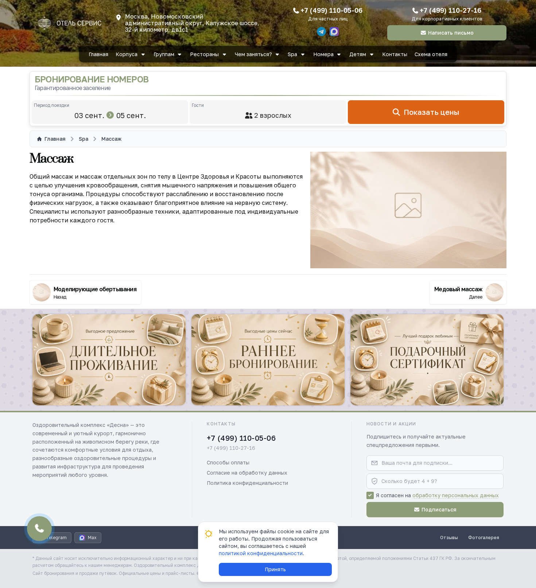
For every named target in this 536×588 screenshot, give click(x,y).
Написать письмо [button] (451, 33)
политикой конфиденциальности (261, 553)
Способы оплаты (228, 462)
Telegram (56, 537)
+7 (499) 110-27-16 (450, 10)
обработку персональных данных (455, 495)
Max (92, 537)
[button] (109, 359)
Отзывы (449, 537)
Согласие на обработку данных (247, 473)
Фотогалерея (483, 537)
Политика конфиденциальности (247, 483)
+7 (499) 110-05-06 (331, 10)
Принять (275, 569)
